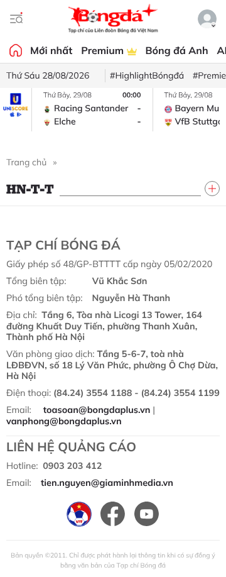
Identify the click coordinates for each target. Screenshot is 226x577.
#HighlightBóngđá (147, 75)
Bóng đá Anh (177, 50)
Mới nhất (51, 50)
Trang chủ (26, 162)
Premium (103, 50)
